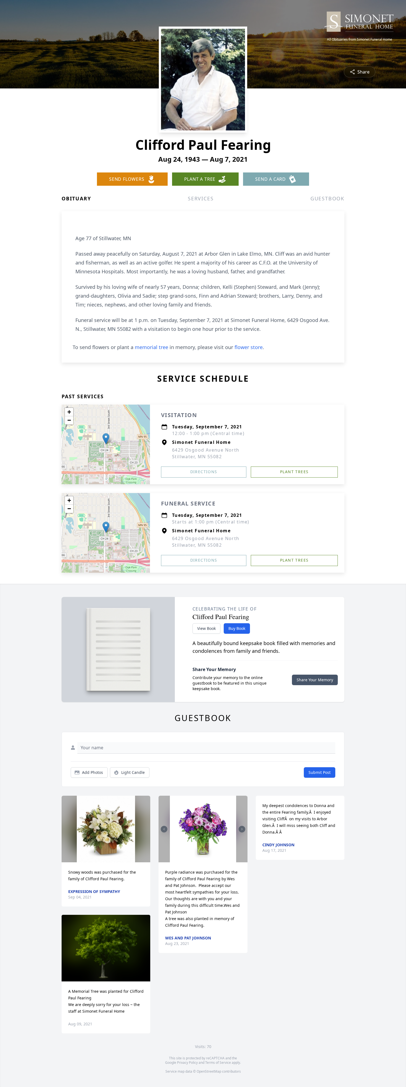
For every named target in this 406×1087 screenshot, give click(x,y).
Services (200, 198)
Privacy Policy (187, 1062)
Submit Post (320, 772)
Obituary (76, 198)
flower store (248, 347)
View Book (206, 628)
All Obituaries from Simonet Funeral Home (359, 39)
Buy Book (236, 628)
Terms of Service (218, 1062)
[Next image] (242, 829)
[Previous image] (164, 829)
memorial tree (151, 347)
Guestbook (327, 198)
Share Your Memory (315, 679)
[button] (105, 438)
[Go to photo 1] (201, 859)
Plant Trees (294, 471)
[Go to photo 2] (205, 859)
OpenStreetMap (209, 1071)
